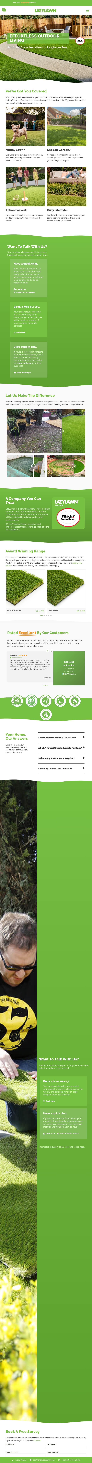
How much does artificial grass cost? (57, 737)
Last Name (51, 1444)
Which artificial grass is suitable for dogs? (60, 748)
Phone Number (12, 1452)
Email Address (53, 1452)
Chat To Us (21, 289)
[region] (29, 666)
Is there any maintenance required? (56, 758)
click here (37, 1440)
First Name (10, 1444)
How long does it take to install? (55, 768)
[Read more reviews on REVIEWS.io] (69, 674)
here (82, 1147)
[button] (3, 9)
